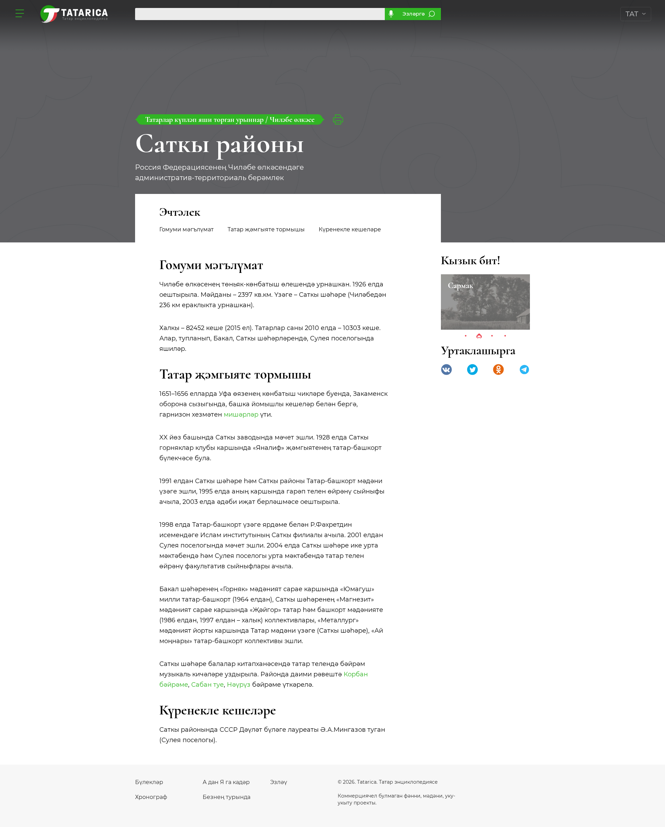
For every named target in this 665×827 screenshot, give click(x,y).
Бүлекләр (149, 782)
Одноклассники (498, 369)
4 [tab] (505, 336)
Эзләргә (413, 13)
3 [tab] (492, 336)
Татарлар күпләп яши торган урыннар (205, 119)
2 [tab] (479, 336)
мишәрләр (241, 414)
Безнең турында (226, 797)
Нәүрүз (238, 684)
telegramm (524, 369)
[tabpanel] (485, 302)
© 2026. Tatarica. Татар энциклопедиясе (388, 782)
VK (446, 369)
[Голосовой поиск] (391, 14)
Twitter (472, 369)
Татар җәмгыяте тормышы (266, 229)
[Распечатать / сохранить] (338, 119)
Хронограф (151, 797)
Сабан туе (207, 684)
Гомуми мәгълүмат (186, 229)
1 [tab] (466, 336)
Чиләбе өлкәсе (292, 119)
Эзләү (278, 782)
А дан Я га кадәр (226, 782)
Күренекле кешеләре (350, 229)
